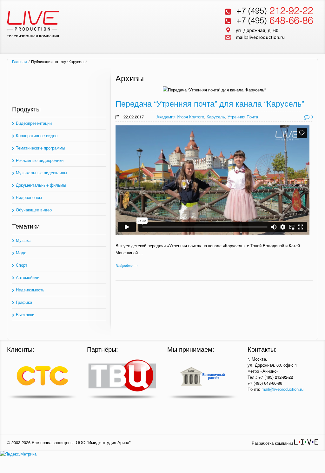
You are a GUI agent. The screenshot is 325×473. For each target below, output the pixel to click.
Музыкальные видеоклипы (41, 173)
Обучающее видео (34, 210)
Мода (21, 253)
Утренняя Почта (243, 117)
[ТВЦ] (122, 379)
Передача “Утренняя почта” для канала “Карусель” (210, 103)
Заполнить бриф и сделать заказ (59, 89)
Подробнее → (127, 265)
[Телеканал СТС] (42, 379)
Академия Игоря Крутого (180, 117)
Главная (19, 61)
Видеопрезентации (34, 123)
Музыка (23, 240)
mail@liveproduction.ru (282, 389)
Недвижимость (30, 290)
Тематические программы (40, 148)
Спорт (21, 265)
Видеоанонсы (29, 197)
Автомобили (27, 277)
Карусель (216, 117)
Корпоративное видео (36, 135)
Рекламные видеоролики (39, 160)
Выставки (25, 314)
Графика (24, 302)
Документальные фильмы (41, 185)
